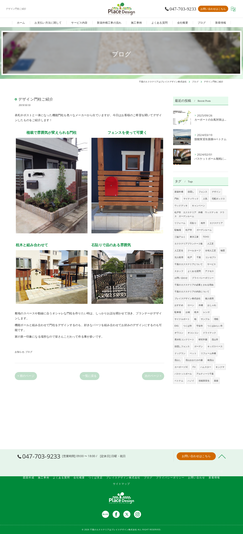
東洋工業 (194, 236)
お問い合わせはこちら (213, 8)
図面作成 (28, 477)
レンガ (206, 312)
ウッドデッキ (181, 205)
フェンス (203, 191)
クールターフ (194, 250)
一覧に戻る (89, 376)
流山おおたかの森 (194, 360)
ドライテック (209, 332)
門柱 (177, 198)
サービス (211, 264)
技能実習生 (204, 380)
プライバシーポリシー (203, 277)
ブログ (28, 351)
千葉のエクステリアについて (189, 264)
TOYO (206, 236)
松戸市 (189, 229)
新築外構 (179, 191)
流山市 (215, 339)
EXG (177, 325)
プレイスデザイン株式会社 (187, 298)
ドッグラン (180, 353)
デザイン (216, 191)
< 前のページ (25, 376)
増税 (216, 319)
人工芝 (210, 243)
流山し (178, 360)
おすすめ (179, 305)
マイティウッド (191, 198)
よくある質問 (194, 271)
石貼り (193, 222)
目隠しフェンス (182, 346)
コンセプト (210, 257)
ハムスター (205, 366)
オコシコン (193, 332)
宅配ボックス (218, 198)
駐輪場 (178, 229)
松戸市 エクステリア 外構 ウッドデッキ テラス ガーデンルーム (199, 214)
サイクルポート (182, 319)
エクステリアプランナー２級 (189, 243)
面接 (216, 380)
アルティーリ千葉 (205, 373)
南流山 (210, 360)
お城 (188, 312)
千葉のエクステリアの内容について (192, 291)
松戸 (190, 257)
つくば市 (187, 325)
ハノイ (191, 380)
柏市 (203, 222)
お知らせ (19, 351)
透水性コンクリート (184, 339)
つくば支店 (95, 477)
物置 (223, 250)
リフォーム (180, 222)
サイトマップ (121, 483)
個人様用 (209, 298)
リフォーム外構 (208, 353)
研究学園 (203, 339)
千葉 (199, 257)
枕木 (196, 312)
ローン (191, 305)
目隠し (191, 191)
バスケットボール (183, 373)
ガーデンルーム (204, 229)
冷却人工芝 (210, 250)
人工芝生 (179, 250)
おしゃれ (211, 305)
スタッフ (179, 271)
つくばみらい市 (215, 325)
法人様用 (179, 257)
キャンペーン (198, 205)
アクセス (209, 271)
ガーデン (198, 346)
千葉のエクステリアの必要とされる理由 (194, 284)
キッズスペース (215, 346)
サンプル (205, 319)
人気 (205, 198)
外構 (201, 305)
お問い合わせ (181, 277)
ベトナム (179, 380)
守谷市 (199, 325)
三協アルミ (180, 236)
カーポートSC (181, 366)
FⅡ (194, 366)
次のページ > (153, 376)
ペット (193, 353)
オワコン (179, 332)
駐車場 (178, 312)
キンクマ (220, 366)
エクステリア (216, 222)
